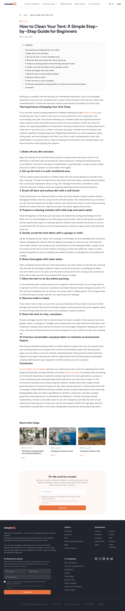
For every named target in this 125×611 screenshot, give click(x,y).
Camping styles (48, 4)
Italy (110, 538)
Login (119, 4)
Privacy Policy (69, 590)
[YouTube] (111, 559)
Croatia (112, 531)
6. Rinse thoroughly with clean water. (38, 70)
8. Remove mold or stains (33, 77)
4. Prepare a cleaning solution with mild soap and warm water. (48, 64)
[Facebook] (96, 559)
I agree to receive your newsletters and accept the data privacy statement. (61, 500)
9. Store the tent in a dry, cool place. (38, 81)
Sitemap (101, 604)
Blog (25, 15)
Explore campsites (32, 4)
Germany (98, 538)
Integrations (69, 569)
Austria (97, 531)
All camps (68, 531)
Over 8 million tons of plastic (33, 369)
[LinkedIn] (104, 559)
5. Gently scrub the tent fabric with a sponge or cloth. (45, 67)
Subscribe (62, 508)
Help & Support (70, 548)
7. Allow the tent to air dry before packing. (40, 74)
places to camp (90, 112)
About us (68, 534)
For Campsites (94, 4)
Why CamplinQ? (70, 563)
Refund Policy (69, 580)
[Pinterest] (107, 559)
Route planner (80, 4)
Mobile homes (66, 4)
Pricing (67, 573)
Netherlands (99, 541)
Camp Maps (69, 576)
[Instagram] (100, 559)
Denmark (98, 534)
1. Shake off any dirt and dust (35, 53)
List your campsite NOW (74, 566)
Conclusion (28, 87)
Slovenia (112, 541)
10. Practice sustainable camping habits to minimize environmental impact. (54, 84)
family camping (72, 372)
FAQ (66, 538)
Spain (97, 545)
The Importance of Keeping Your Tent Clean (41, 50)
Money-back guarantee (73, 541)
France (111, 534)
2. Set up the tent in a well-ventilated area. (41, 57)
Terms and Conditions (73, 586)
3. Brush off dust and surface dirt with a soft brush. (44, 60)
